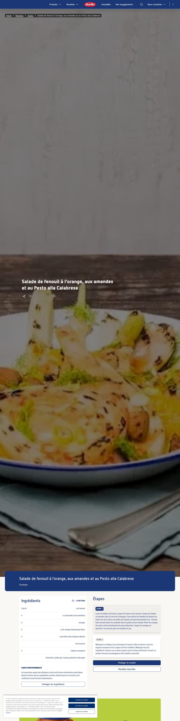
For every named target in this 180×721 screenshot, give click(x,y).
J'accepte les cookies (81, 700)
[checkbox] (127, 618)
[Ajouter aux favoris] (30, 296)
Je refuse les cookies (81, 705)
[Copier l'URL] (24, 296)
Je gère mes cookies (81, 711)
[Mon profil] (173, 4)
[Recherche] (141, 4)
